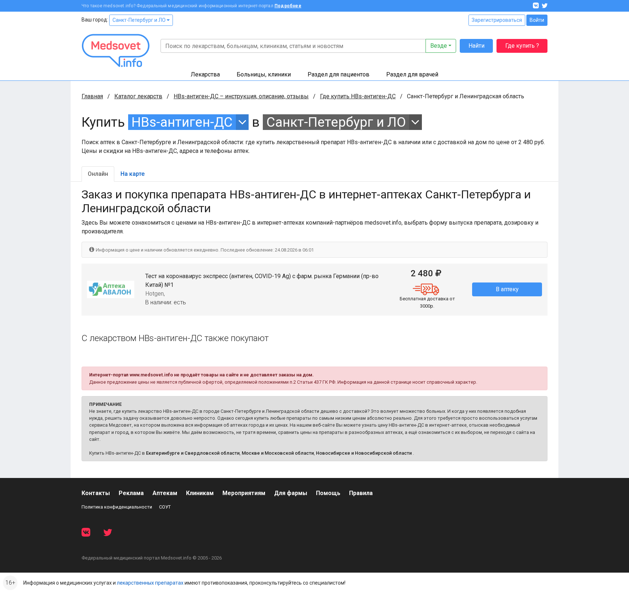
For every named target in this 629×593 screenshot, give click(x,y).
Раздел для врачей (412, 74)
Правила (361, 493)
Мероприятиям (243, 493)
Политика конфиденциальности (117, 507)
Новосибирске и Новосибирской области (364, 453)
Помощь (328, 493)
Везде (438, 45)
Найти (476, 45)
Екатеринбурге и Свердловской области (193, 453)
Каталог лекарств (138, 96)
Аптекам (165, 493)
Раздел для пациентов (338, 74)
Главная (92, 96)
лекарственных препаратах (150, 583)
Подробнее (287, 5)
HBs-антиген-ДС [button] (182, 122)
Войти (537, 20)
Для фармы (290, 493)
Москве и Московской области (278, 453)
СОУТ (165, 507)
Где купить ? (522, 45)
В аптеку (507, 289)
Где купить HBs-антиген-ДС (358, 96)
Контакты (96, 493)
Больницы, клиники (264, 74)
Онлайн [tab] (98, 173)
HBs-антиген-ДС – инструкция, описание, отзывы (241, 96)
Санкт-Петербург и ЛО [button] (336, 122)
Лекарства (205, 74)
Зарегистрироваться (497, 20)
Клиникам (200, 493)
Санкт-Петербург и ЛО (139, 20)
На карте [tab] (132, 173)
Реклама (131, 493)
